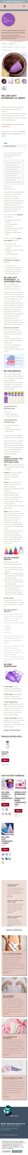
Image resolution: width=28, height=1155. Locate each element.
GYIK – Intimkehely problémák (12, 954)
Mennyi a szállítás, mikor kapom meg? (15, 901)
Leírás (5, 143)
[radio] (3, 764)
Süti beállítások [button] (6, 1151)
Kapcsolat (22, 1138)
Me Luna (3, 136)
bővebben (6, 972)
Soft (16, 47)
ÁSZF (3, 1138)
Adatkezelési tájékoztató (12, 1138)
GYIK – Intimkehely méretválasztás (9, 996)
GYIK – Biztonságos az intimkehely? (10, 1037)
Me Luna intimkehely (7, 47)
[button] (24, 55)
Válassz (5, 760)
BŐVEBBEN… (10, 896)
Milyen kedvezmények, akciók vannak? (14, 917)
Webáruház (12, 43)
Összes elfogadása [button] (17, 1151)
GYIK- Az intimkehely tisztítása (13, 1078)
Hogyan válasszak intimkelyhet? (13, 885)
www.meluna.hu (15, 730)
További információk (10, 146)
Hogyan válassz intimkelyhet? (11, 1126)
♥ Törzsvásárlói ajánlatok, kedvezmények (9, 1129)
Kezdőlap (4, 43)
